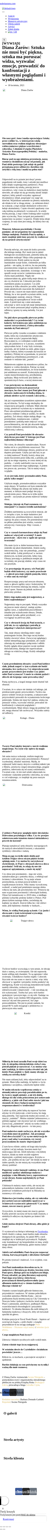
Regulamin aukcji (12, 1429)
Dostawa (8, 1479)
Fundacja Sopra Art (12, 1421)
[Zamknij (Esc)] (1, 1526)
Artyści (11, 26)
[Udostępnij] (4, 1526)
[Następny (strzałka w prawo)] (4, 1529)
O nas (6, 1418)
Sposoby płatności (12, 1474)
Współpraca (9, 1471)
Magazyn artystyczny (17, 21)
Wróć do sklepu (28, 1515)
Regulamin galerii (12, 1426)
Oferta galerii (14, 24)
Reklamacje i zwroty (13, 1476)
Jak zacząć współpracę (14, 1445)
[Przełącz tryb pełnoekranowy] (7, 1526)
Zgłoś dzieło (13, 29)
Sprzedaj (8, 1463)
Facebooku (43, 1231)
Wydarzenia (13, 18)
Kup (6, 1466)
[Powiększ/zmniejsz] (10, 1526)
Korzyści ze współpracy (15, 1450)
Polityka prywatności (13, 1431)
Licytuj (7, 1469)
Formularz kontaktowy (26, 1484)
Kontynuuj (8, 1519)
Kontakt (7, 1434)
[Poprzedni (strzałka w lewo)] (1, 1529)
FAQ (6, 1453)
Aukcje (11, 16)
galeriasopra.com (7, 3)
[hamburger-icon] (3, 11)
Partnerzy (8, 1423)
